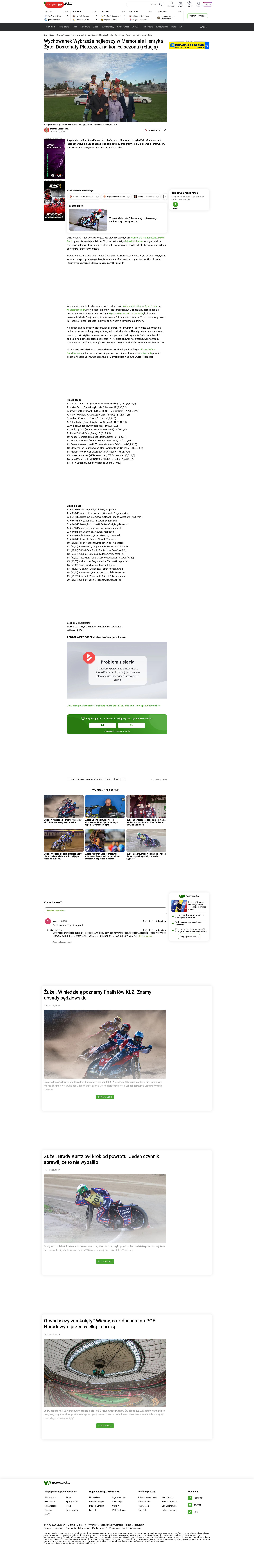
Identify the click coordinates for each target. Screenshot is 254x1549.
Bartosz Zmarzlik (170, 1501)
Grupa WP (61, 1525)
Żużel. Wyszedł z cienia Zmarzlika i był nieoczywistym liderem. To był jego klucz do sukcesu (63, 856)
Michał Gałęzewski (59, 128)
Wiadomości (114, 1528)
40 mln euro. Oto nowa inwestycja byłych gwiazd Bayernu (189, 916)
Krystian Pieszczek (64, 35)
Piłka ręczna (147, 26)
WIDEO (135, 26)
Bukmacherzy (108, 26)
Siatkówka (85, 26)
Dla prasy (81, 1525)
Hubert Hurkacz (169, 1510)
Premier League (96, 1501)
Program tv (70, 1528)
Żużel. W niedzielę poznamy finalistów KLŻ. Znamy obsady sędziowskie (62, 821)
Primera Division (96, 1506)
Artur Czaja (151, 306)
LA (180, 26)
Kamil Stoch (167, 1497)
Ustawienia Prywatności (112, 1525)
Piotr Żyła (142, 1510)
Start (45, 35)
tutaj (95, 1543)
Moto (173, 26)
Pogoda (47, 1528)
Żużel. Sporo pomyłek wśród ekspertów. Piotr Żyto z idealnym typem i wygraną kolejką (101, 822)
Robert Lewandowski (147, 1497)
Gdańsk (108, 779)
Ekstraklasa (94, 1497)
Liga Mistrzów (118, 1497)
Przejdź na (53, 5)
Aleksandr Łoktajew (133, 306)
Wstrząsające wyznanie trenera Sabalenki (189, 923)
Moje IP (103, 1528)
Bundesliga (117, 1501)
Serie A (115, 1506)
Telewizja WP (84, 1528)
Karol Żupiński (144, 353)
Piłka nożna (63, 26)
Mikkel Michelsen (134, 241)
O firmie (71, 1525)
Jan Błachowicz (169, 1506)
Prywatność (93, 1525)
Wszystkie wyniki (197, 16)
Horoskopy (59, 1528)
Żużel (95, 26)
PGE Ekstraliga (119, 1510)
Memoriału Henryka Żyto (144, 237)
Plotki (95, 1528)
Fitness (48, 1510)
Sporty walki (123, 26)
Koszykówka (162, 26)
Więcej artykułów (188, 936)
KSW (47, 1514)
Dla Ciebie (50, 26)
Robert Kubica (144, 1501)
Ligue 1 (92, 1510)
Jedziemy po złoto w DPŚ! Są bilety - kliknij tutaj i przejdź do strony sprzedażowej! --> (113, 705)
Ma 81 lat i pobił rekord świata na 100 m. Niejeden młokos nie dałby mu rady (191, 930)
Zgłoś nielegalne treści (62, 942)
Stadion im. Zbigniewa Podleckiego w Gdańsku (85, 779)
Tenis (74, 26)
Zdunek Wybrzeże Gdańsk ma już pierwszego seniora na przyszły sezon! (133, 220)
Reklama (129, 1525)
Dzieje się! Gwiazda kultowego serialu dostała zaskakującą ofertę (197, 905)
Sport (124, 1528)
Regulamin (139, 1525)
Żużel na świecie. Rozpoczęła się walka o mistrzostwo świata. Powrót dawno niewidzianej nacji (145, 822)
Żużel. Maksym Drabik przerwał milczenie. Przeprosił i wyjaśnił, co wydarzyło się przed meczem (102, 856)
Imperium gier (135, 1528)
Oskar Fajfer (137, 313)
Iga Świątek (143, 1506)
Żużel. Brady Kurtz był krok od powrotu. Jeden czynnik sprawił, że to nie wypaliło (146, 856)
